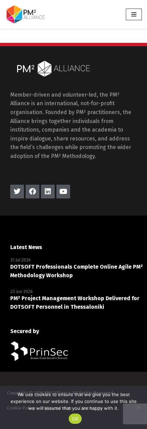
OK (75, 418)
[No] (138, 407)
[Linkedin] (48, 191)
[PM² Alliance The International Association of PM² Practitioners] (25, 14)
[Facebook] (32, 191)
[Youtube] (63, 191)
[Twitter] (17, 191)
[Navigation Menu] (134, 14)
